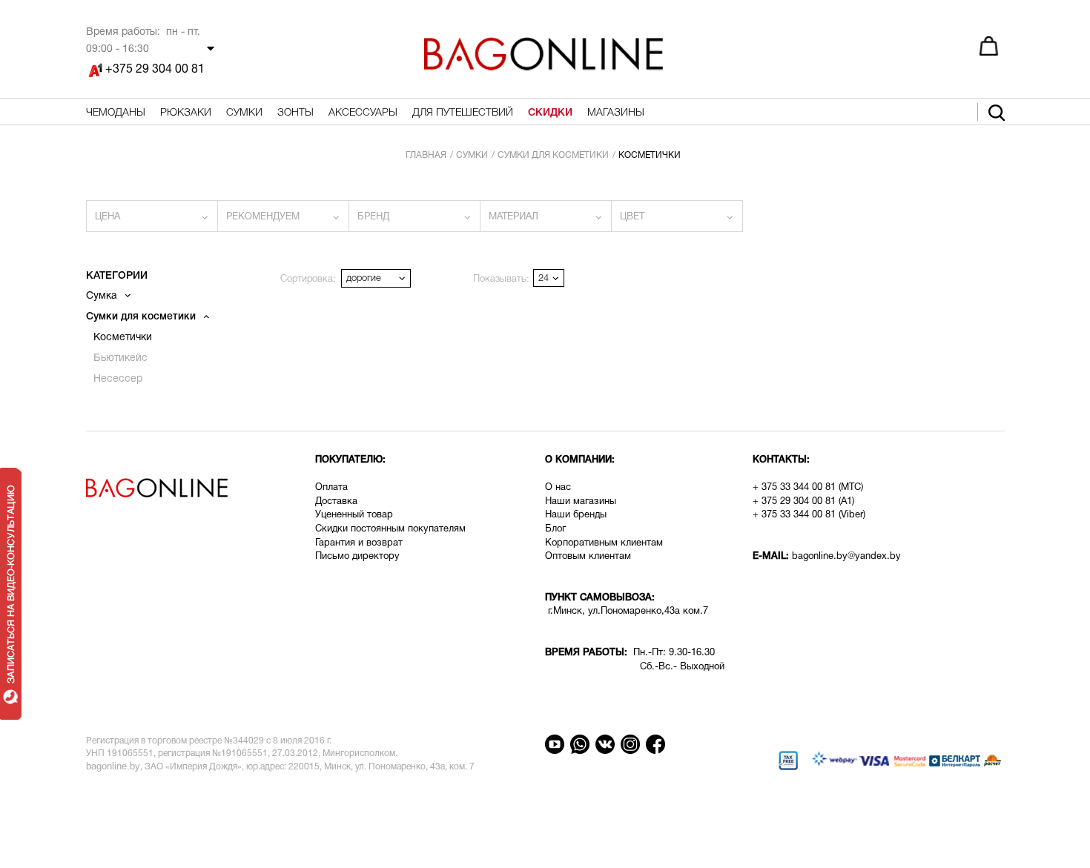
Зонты (295, 113)
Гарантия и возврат (359, 543)
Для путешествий (462, 113)
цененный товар (357, 515)
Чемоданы (115, 113)
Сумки (244, 113)
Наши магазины (580, 501)
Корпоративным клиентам (604, 543)
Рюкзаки (185, 113)
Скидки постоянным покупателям (390, 529)
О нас (558, 487)
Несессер (117, 379)
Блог (555, 529)
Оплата (331, 487)
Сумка (103, 296)
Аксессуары (362, 113)
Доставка (337, 501)
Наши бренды (576, 515)
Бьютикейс (120, 358)
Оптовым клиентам (588, 556)
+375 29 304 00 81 (155, 69)
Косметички (122, 337)
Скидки (550, 113)
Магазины (615, 113)
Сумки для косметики (142, 317)
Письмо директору (357, 556)
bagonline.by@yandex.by (846, 556)
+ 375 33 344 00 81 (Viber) (809, 515)
